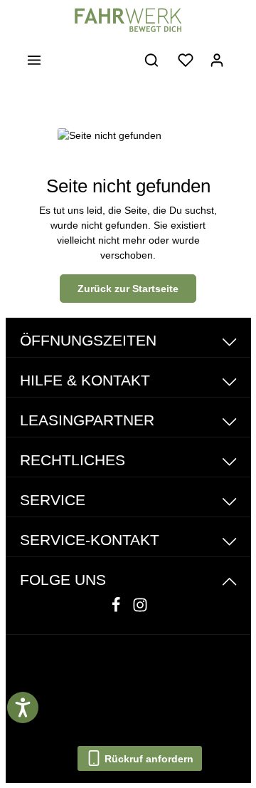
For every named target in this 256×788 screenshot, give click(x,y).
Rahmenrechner (77, 717)
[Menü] (34, 60)
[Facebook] (117, 609)
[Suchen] (151, 60)
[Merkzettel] (185, 60)
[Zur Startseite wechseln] (128, 20)
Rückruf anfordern (147, 758)
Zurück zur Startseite (128, 288)
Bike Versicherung (82, 683)
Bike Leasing (178, 683)
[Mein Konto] (217, 60)
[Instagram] (140, 609)
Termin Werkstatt (177, 717)
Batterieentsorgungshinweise (122, 700)
